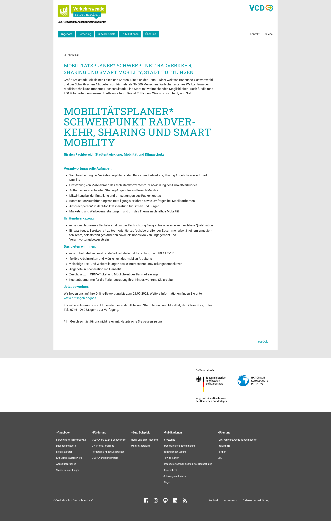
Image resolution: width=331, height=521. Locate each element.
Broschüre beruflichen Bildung (179, 445)
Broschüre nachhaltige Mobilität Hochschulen (187, 463)
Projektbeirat (224, 445)
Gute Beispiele (106, 34)
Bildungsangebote (66, 445)
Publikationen (130, 34)
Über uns (150, 34)
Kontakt (254, 34)
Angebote (66, 34)
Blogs (166, 482)
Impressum (230, 500)
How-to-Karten (171, 457)
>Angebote (63, 432)
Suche (269, 34)
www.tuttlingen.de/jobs (80, 298)
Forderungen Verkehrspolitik (71, 439)
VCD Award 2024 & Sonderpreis (109, 439)
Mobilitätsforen (64, 451)
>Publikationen (172, 432)
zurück (263, 341)
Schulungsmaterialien (175, 476)
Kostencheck (170, 470)
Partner (222, 451)
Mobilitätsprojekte (140, 445)
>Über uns (224, 432)
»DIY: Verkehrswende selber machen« (237, 439)
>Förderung (99, 432)
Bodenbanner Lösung (175, 451)
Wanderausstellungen (67, 470)
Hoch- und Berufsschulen (144, 439)
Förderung (85, 34)
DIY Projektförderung (103, 445)
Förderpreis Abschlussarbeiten (108, 451)
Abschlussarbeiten (66, 463)
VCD (220, 457)
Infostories (169, 439)
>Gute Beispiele (140, 432)
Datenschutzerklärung (256, 500)
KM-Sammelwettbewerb (69, 457)
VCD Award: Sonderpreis (105, 457)
